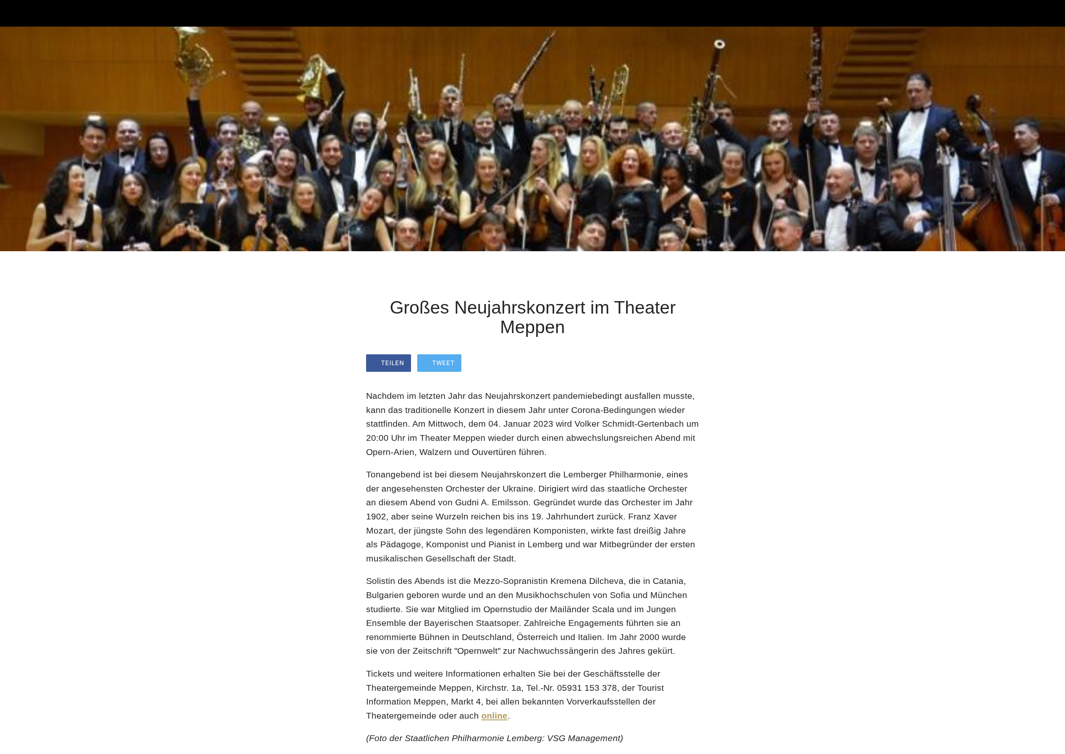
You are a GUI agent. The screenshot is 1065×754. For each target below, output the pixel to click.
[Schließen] (17, 13)
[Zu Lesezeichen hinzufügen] (689, 364)
